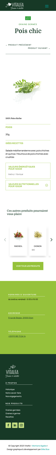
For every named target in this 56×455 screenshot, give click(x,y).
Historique (10, 389)
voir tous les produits (28, 266)
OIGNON (37, 246)
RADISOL (18, 246)
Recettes (10, 416)
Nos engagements (13, 396)
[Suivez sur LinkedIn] (15, 425)
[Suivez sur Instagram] (21, 425)
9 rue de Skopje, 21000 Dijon (20, 317)
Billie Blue (45, 449)
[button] (51, 239)
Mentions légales (39, 445)
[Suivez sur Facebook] (8, 425)
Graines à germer (13, 413)
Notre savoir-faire (13, 393)
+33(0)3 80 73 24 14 (17, 336)
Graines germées (13, 410)
